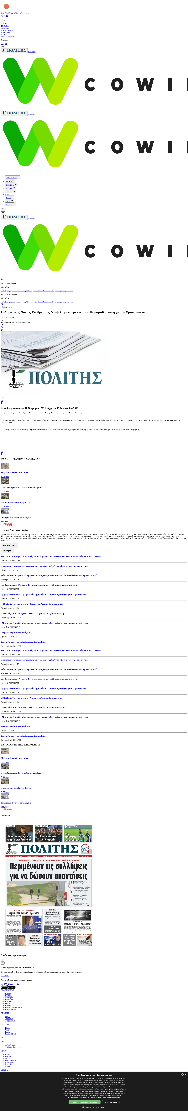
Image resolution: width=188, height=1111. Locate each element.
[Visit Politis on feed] (18, 985)
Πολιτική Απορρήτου (113, 1098)
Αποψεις (8, 1066)
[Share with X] (2, 327)
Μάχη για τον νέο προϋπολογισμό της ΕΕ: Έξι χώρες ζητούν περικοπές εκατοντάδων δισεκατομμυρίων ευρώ (49, 575)
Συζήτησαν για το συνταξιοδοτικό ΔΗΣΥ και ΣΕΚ (23, 642)
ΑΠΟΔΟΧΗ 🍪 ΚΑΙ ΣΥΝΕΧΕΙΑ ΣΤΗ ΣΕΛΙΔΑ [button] (84, 1102)
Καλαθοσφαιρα (10, 1060)
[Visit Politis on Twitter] (4, 985)
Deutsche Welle (10, 1009)
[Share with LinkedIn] (2, 330)
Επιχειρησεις (9, 999)
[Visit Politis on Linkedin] (10, 985)
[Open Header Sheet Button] (3, 46)
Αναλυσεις (9, 1019)
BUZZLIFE (9, 192)
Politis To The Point (8, 36)
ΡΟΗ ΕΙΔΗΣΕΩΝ (7, 30)
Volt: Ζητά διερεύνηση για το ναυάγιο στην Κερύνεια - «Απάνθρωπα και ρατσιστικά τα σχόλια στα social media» (51, 556)
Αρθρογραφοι (10, 1021)
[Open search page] (2, 280)
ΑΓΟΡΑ (8, 198)
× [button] (185, 1074)
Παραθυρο (9, 205)
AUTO (7, 194)
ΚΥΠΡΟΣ (9, 181)
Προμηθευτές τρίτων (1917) (92, 1087)
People (7, 1032)
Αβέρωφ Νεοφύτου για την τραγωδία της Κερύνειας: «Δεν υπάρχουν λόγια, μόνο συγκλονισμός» (43, 594)
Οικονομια (9, 998)
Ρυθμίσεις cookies (101, 1098)
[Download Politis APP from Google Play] (11, 988)
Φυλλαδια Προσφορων (13, 1047)
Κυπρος (8, 994)
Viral (7, 1030)
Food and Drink (10, 1034)
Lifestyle (8, 1028)
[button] (94, 1107)
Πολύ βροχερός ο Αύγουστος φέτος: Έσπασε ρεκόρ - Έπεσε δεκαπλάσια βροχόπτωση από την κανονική (37, 291)
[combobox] (182, 1074)
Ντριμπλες (9, 1064)
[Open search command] (3, 209)
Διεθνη (7, 1058)
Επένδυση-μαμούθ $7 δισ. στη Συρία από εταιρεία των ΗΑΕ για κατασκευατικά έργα (39, 585)
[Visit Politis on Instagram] (7, 985)
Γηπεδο (8, 201)
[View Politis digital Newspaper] (94, 885)
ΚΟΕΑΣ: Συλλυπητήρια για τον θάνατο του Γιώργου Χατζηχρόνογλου (32, 604)
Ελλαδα (8, 1001)
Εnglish (4, 23)
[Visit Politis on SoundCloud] (15, 985)
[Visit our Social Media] (2, 16)
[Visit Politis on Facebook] (2, 985)
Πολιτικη (8, 996)
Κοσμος (8, 1005)
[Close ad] (3, 963)
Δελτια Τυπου (10, 1045)
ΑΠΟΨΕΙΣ (9, 188)
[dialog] (94, 1091)
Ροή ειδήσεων (9, 545)
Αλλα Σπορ (9, 1062)
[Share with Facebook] (2, 324)
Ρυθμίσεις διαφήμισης (97, 1095)
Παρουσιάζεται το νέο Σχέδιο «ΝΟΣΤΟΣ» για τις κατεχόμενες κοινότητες (33, 613)
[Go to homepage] (14, 50)
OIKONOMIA (10, 185)
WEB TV (4, 34)
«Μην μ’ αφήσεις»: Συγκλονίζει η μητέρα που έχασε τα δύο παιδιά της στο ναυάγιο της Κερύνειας (44, 623)
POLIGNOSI (5, 32)
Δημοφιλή (7, 551)
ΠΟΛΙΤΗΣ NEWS (11, 178)
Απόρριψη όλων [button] (111, 1102)
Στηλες (7, 1017)
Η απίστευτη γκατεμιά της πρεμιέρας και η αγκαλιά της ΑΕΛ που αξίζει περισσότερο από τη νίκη (44, 566)
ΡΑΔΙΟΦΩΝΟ (6, 28)
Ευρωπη (8, 1003)
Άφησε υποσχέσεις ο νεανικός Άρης (16, 632)
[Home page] (2, 305)
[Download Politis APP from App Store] (4, 988)
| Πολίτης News (6, 307)
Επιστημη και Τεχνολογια (14, 1007)
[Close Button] (2, 960)
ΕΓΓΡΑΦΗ (5, 976)
